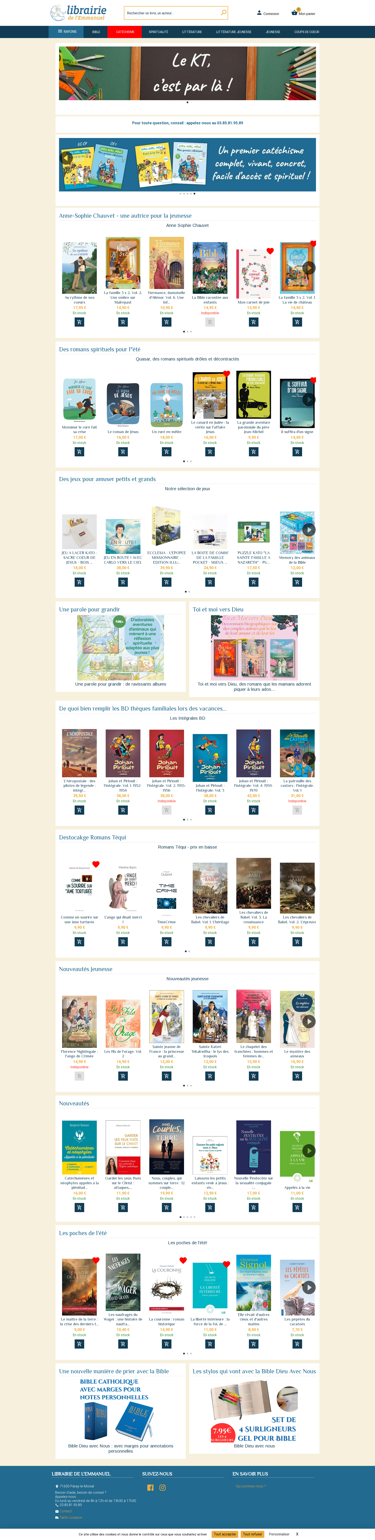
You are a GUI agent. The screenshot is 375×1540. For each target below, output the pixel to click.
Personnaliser (279, 1534)
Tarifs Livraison (68, 1517)
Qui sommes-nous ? (251, 1486)
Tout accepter (225, 1534)
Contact (63, 1511)
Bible (96, 32)
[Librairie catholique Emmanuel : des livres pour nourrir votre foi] (80, 23)
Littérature (192, 32)
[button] (187, 102)
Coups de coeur (306, 32)
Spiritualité (158, 32)
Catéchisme (125, 32)
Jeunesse (273, 32)
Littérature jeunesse (234, 32)
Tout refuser (252, 1534)
